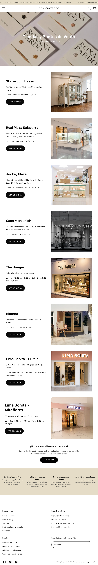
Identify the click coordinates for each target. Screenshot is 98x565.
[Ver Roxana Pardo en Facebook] (15, 562)
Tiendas (5, 523)
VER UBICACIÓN (15, 102)
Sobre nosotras (8, 516)
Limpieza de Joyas (58, 519)
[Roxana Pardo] (49, 8)
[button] (89, 8)
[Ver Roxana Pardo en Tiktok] (9, 562)
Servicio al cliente (58, 511)
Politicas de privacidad (11, 550)
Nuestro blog (7, 519)
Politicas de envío (9, 543)
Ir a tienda (49, 460)
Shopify (93, 562)
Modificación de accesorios (62, 523)
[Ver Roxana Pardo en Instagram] (3, 562)
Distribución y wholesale (12, 527)
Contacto (6, 531)
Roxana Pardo (7, 511)
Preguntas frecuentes (60, 516)
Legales (5, 538)
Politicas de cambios (11, 546)
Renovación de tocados (61, 527)
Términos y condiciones (12, 554)
